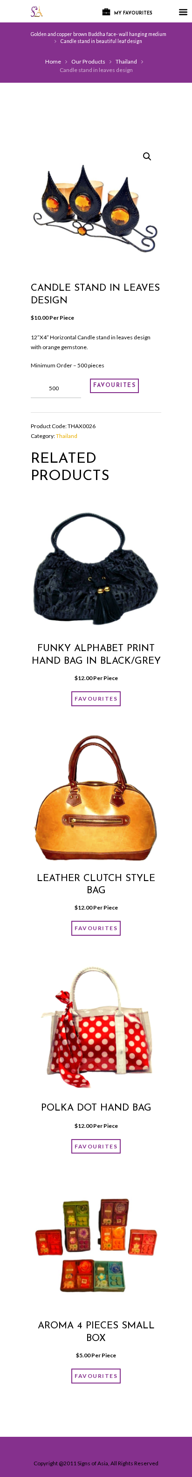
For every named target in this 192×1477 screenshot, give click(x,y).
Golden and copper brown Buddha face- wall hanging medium (98, 34)
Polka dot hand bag (96, 1108)
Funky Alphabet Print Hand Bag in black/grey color (96, 661)
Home (53, 61)
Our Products (88, 61)
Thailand (126, 61)
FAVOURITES (114, 385)
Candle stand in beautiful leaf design (101, 41)
